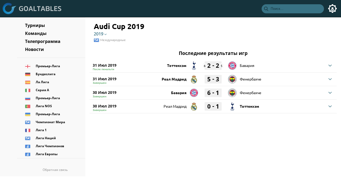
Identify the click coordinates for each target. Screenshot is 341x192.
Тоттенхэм (176, 65)
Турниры (35, 25)
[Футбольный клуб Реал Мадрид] (194, 77)
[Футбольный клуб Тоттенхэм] (194, 63)
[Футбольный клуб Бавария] (232, 63)
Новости (34, 49)
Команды (36, 33)
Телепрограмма (42, 41)
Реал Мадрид (174, 79)
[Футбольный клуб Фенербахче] (232, 77)
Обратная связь (55, 169)
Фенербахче (250, 79)
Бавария (247, 65)
